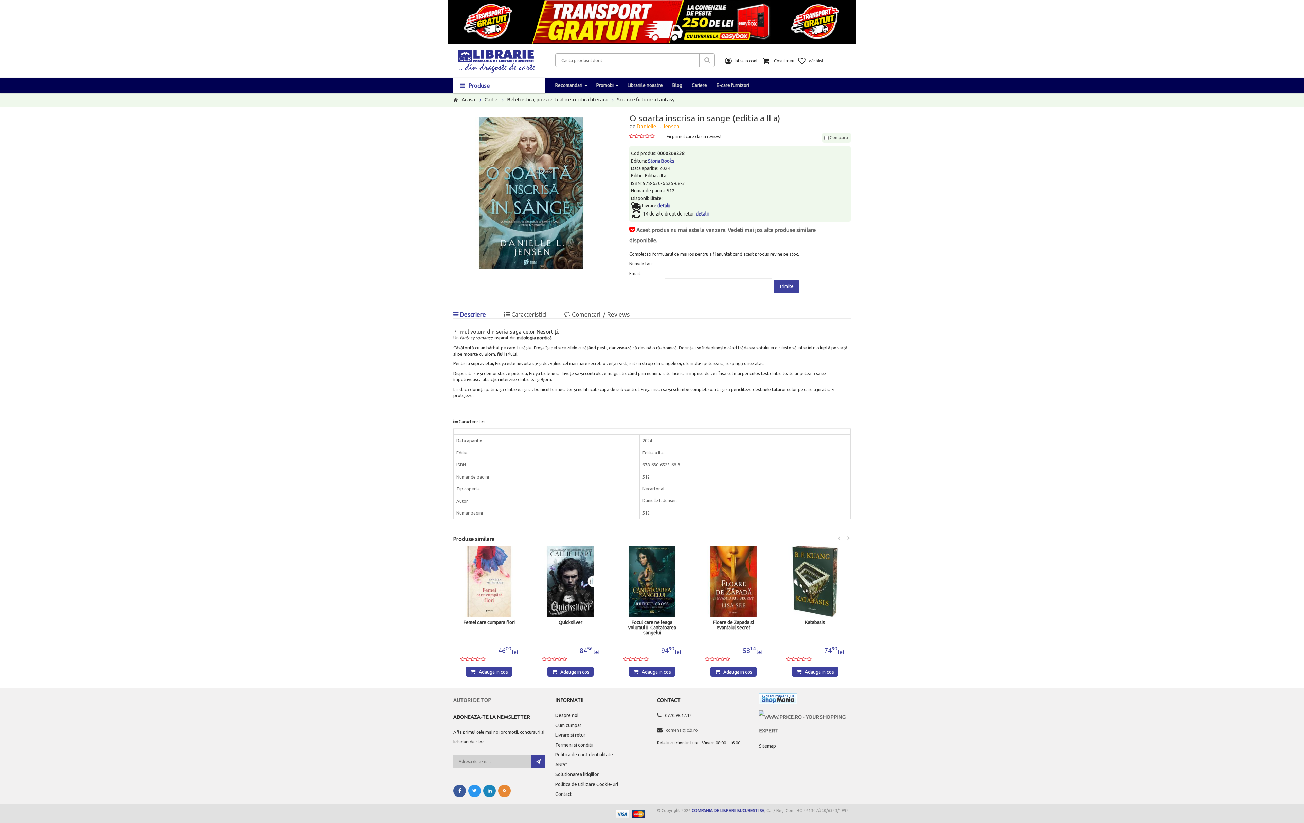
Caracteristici (528, 314)
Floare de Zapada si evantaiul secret (733, 625)
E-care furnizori (733, 85)
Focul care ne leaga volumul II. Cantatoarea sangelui (652, 627)
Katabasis (815, 622)
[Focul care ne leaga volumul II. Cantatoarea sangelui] (652, 581)
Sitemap (767, 746)
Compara (838, 137)
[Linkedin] (489, 791)
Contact (563, 794)
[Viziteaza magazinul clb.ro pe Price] (805, 717)
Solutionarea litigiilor (577, 774)
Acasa (468, 99)
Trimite (786, 286)
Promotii (605, 85)
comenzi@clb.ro (682, 730)
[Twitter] (474, 791)
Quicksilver (570, 622)
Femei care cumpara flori (489, 622)
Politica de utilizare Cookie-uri (586, 784)
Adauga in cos (493, 672)
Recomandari (568, 85)
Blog (677, 85)
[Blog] (504, 791)
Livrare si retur (570, 735)
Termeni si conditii (574, 745)
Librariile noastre (645, 85)
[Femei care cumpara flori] (489, 581)
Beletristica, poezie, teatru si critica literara (557, 99)
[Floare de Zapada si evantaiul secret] (733, 581)
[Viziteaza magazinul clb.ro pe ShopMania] (778, 700)
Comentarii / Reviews (600, 314)
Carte (491, 99)
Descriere (472, 314)
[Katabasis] (815, 581)
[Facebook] (459, 791)
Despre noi (566, 715)
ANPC (561, 764)
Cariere (699, 85)
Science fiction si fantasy (645, 99)
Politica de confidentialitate (584, 754)
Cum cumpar (568, 725)
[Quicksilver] (570, 581)
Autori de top (472, 700)
